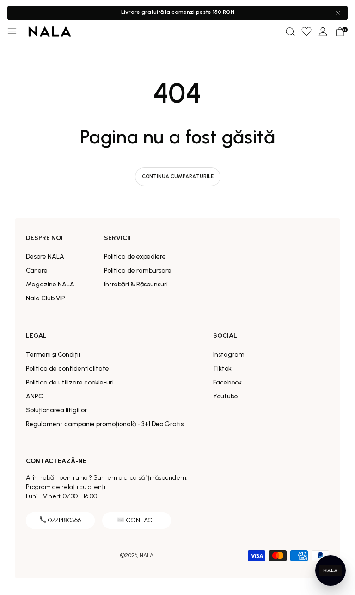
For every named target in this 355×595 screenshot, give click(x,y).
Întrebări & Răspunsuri (136, 284)
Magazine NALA (50, 284)
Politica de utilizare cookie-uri (70, 382)
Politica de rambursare (137, 270)
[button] (289, 31)
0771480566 (64, 520)
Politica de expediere (135, 256)
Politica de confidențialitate (67, 368)
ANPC (34, 396)
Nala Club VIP (45, 298)
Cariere (37, 270)
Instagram (229, 355)
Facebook (227, 382)
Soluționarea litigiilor (56, 410)
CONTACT (141, 520)
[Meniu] (12, 31)
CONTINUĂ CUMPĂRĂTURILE (178, 177)
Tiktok (222, 368)
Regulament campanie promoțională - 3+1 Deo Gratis (105, 424)
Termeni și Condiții (53, 355)
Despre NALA (45, 256)
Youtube (225, 396)
